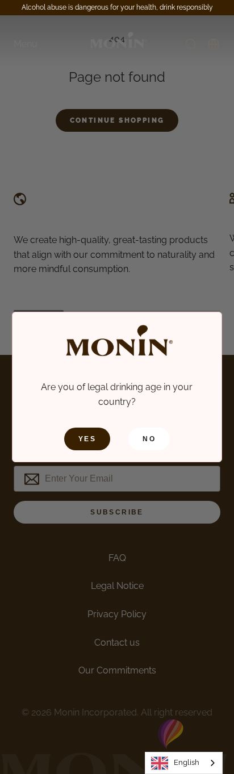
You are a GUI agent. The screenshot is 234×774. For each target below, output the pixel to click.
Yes (87, 439)
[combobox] (184, 763)
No (149, 439)
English (186, 762)
